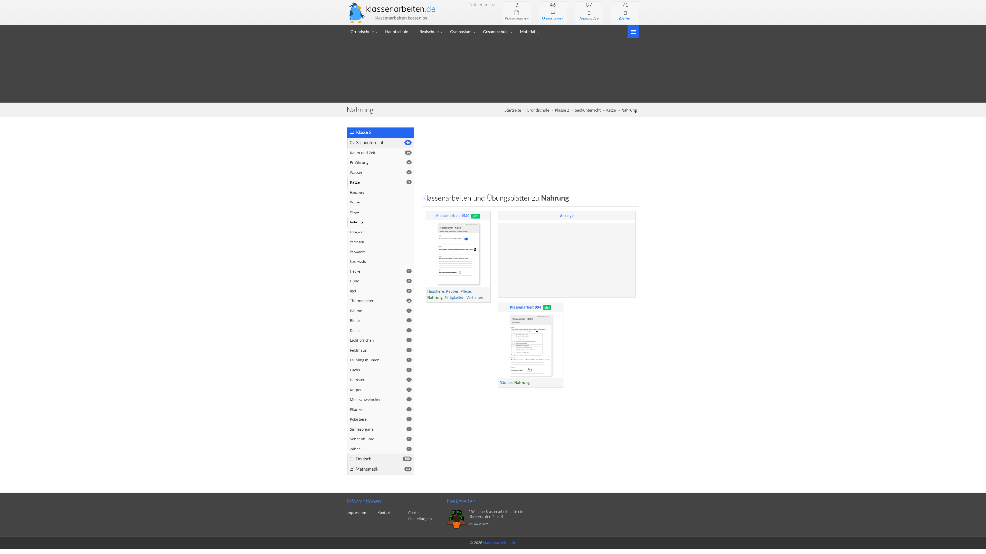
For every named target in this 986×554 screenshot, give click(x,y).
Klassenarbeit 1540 (452, 215)
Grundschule (362, 32)
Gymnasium (460, 32)
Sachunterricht (588, 110)
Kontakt (384, 512)
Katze (611, 110)
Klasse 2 (562, 110)
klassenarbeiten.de (499, 542)
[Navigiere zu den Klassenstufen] (631, 31)
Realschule (429, 32)
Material (527, 32)
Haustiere (435, 291)
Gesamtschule (495, 32)
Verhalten (475, 297)
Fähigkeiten (454, 297)
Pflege (466, 291)
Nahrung (435, 297)
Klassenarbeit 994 (525, 307)
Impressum (356, 512)
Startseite (513, 110)
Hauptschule (396, 32)
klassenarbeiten (400, 9)
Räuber (452, 291)
